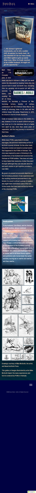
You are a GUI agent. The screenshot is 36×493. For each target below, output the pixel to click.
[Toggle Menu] (30, 384)
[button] (13, 277)
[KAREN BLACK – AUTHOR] (9, 3)
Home (5, 11)
